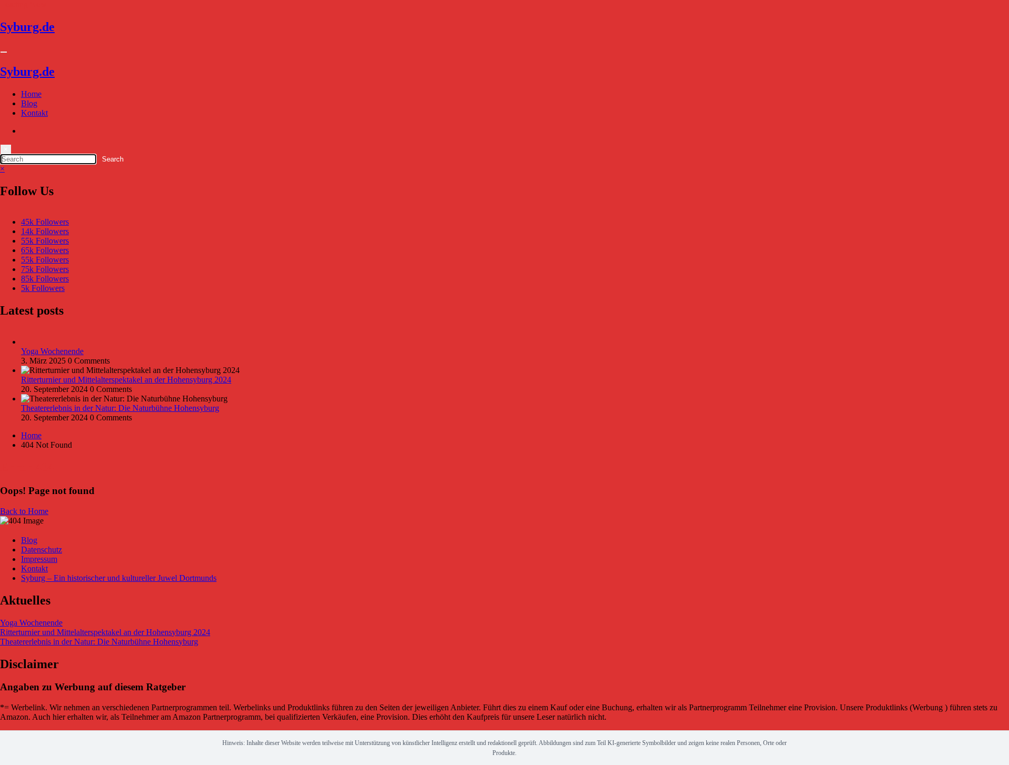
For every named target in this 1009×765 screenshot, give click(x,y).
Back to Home (24, 511)
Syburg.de (27, 27)
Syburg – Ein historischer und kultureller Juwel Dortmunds (119, 577)
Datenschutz (41, 549)
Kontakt (34, 112)
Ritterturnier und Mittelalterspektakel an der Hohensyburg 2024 (126, 379)
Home (31, 93)
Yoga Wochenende (52, 351)
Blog (29, 103)
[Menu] (3, 52)
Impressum (39, 559)
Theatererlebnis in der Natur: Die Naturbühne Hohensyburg (120, 408)
